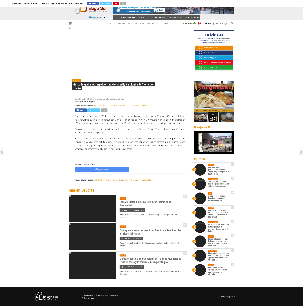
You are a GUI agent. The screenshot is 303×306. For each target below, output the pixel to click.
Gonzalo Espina (87, 101)
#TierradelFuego (144, 105)
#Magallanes (108, 105)
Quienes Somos (124, 23)
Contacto (166, 23)
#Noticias (118, 105)
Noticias (139, 23)
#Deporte (98, 105)
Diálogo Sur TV (202, 127)
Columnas (152, 23)
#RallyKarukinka (129, 105)
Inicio (111, 23)
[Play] (214, 142)
